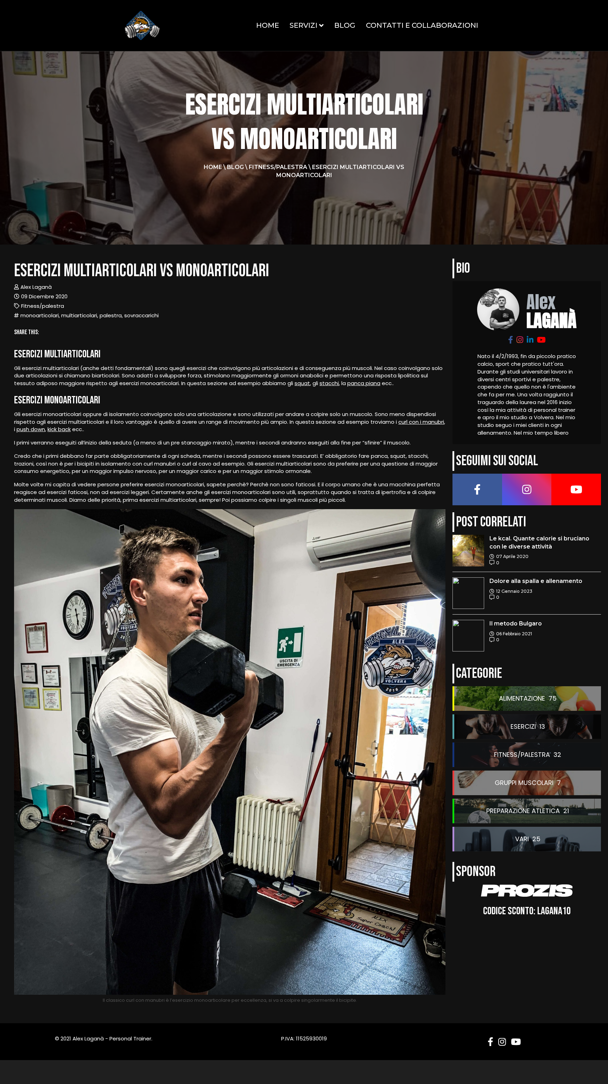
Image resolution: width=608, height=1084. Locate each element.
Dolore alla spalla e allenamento (535, 581)
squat (302, 383)
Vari (522, 839)
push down (31, 429)
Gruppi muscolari (524, 782)
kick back (59, 429)
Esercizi (523, 726)
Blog (344, 25)
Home (267, 25)
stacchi (329, 383)
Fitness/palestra (278, 167)
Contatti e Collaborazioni (422, 25)
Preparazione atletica (523, 810)
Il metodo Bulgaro (515, 623)
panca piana (363, 383)
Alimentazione (522, 698)
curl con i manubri (421, 422)
